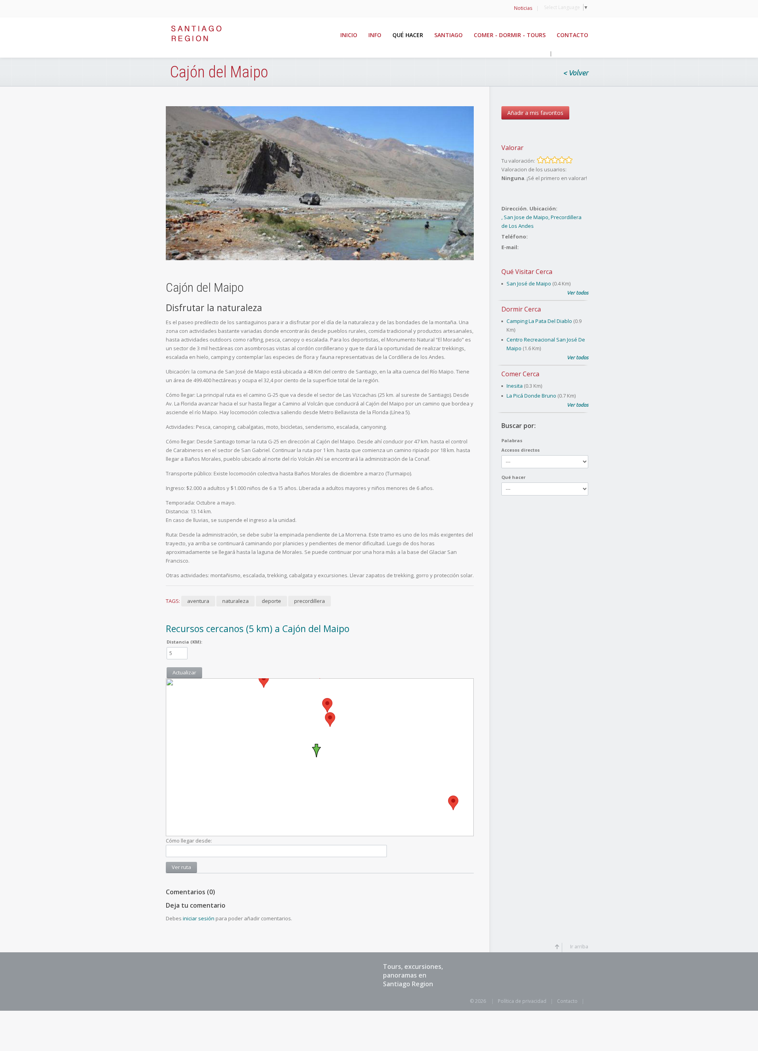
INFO (374, 35)
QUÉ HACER (407, 35)
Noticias (523, 8)
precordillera (309, 600)
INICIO (348, 35)
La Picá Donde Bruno (531, 395)
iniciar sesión (198, 918)
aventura (198, 600)
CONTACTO (572, 35)
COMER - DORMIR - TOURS (510, 35)
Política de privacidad (522, 1001)
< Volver (575, 73)
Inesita (515, 385)
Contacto (567, 1001)
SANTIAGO (448, 35)
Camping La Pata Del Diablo (539, 321)
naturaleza (235, 600)
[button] (453, 803)
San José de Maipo (529, 283)
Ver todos (577, 292)
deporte (271, 600)
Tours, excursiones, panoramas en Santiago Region (413, 975)
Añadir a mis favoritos (535, 112)
